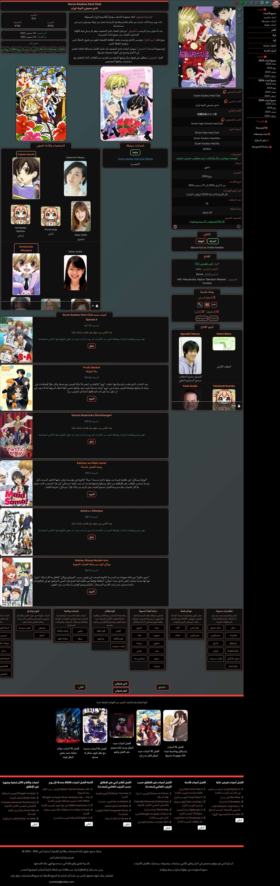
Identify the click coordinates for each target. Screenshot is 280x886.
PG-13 (43, 49)
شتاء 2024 (271, 83)
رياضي (80, 631)
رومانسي (224, 158)
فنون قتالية (118, 638)
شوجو (180, 158)
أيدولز (42, 635)
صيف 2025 (270, 111)
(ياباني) (198, 311)
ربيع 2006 (16, 49)
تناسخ (215, 643)
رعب (156, 651)
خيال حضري (215, 628)
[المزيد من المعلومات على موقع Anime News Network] (200, 304)
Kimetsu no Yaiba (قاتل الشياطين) (19, 818)
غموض (157, 635)
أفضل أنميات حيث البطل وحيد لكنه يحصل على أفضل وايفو (121, 747)
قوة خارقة (101, 631)
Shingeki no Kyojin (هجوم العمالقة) (19, 793)
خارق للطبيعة (233, 651)
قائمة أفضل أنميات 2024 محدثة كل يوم (71, 782)
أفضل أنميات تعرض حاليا (230, 782)
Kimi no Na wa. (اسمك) (116, 818)
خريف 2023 (270, 76)
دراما (157, 628)
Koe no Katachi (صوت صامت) (113, 801)
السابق (162, 687)
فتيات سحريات (216, 658)
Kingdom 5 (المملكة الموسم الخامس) (72, 818)
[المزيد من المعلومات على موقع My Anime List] (214, 304)
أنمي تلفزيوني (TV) (204, 263)
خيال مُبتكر (233, 666)
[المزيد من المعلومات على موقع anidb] (207, 304)
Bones (52, 49)
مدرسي (187, 158)
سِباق (80, 638)
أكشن (118, 631)
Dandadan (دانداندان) (229, 801)
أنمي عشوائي (121, 683)
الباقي (239, 820)
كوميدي (233, 158)
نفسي (139, 651)
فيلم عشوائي (121, 690)
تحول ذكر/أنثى (233, 658)
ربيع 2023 (271, 68)
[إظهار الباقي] (207, 406)
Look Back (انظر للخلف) (116, 806)
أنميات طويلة (270, 24)
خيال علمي (194, 628)
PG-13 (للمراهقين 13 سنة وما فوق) (207, 221)
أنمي (34, 49)
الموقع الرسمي (205, 297)
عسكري (101, 638)
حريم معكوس (199, 158)
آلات (177, 628)
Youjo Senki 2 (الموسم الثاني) (188, 797)
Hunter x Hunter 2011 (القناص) (153, 822)
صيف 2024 (270, 92)
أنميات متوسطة (269, 21)
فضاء (177, 635)
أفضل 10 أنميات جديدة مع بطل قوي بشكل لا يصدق (94, 753)
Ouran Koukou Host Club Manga (135, 158)
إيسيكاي (233, 643)
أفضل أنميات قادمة (195, 782)
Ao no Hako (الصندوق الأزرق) (226, 814)
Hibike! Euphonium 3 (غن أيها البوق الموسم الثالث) (65, 805)
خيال (233, 628)
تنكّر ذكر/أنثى (213, 158)
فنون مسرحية (24, 628)
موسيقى (42, 628)
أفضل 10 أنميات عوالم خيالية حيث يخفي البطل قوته (68, 753)
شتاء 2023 (271, 64)
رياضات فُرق (63, 638)
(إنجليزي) (211, 311)
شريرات (156, 666)
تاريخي (215, 651)
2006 (62, 49)
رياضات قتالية (62, 631)
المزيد (91, 398)
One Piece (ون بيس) (230, 797)
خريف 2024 (270, 96)
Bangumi (202, 318)
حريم (26, 49)
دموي (156, 658)
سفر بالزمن (215, 635)
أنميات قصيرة (270, 17)
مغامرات (233, 635)
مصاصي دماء (139, 658)
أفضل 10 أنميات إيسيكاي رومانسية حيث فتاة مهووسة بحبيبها (175, 751)
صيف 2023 (270, 72)
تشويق (139, 628)
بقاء (139, 635)
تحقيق (156, 643)
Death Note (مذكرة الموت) (23, 797)
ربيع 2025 (271, 107)
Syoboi (213, 318)
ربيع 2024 (271, 87)
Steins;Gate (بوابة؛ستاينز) (156, 809)
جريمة (139, 643)
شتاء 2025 (271, 103)
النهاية (201, 241)
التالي (80, 687)
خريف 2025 (270, 116)
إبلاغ (92, 346)
